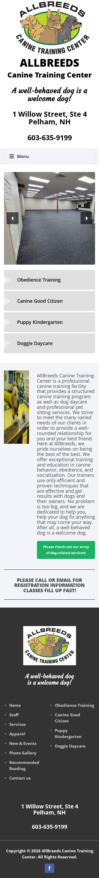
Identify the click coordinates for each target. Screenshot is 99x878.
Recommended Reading (24, 765)
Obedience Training (74, 705)
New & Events (22, 743)
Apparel (17, 733)
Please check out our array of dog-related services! (66, 549)
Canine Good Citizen (67, 717)
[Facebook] (49, 868)
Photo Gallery (22, 752)
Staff (14, 714)
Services (17, 724)
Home (15, 705)
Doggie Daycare (70, 746)
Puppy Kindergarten (68, 733)
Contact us (20, 778)
